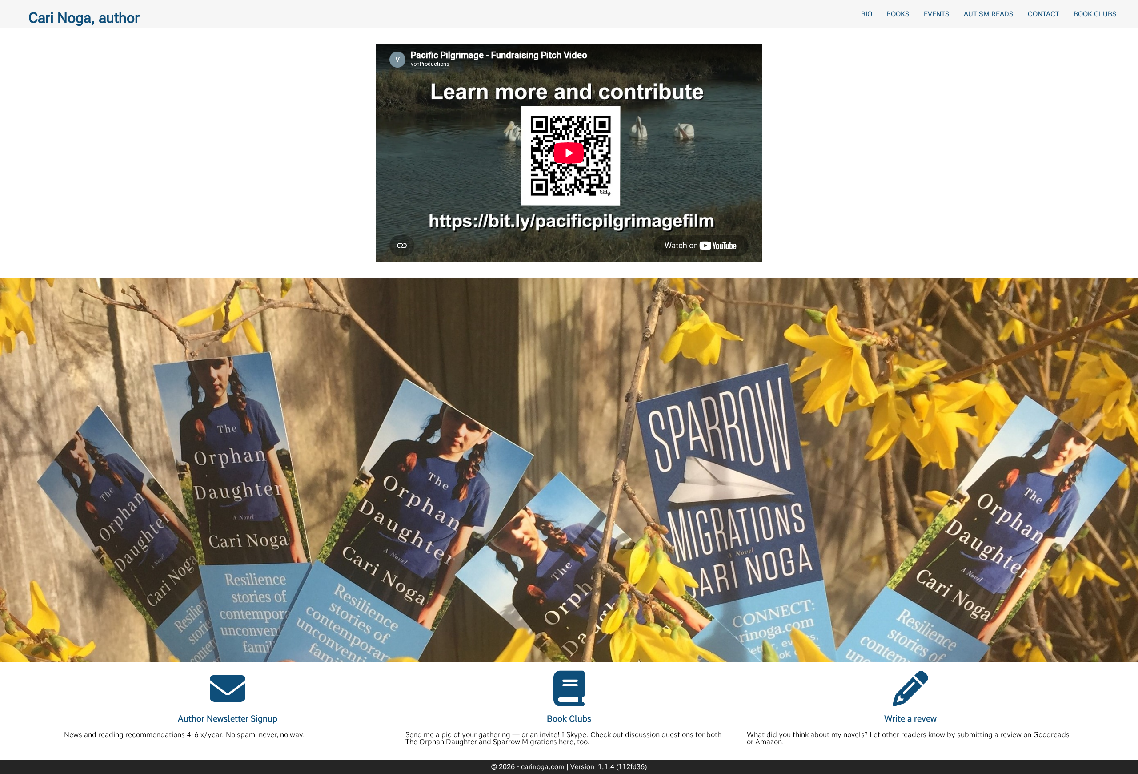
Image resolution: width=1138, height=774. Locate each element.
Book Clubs (1095, 14)
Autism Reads (989, 14)
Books (898, 14)
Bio (866, 14)
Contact (1043, 14)
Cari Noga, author (84, 18)
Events (937, 14)
